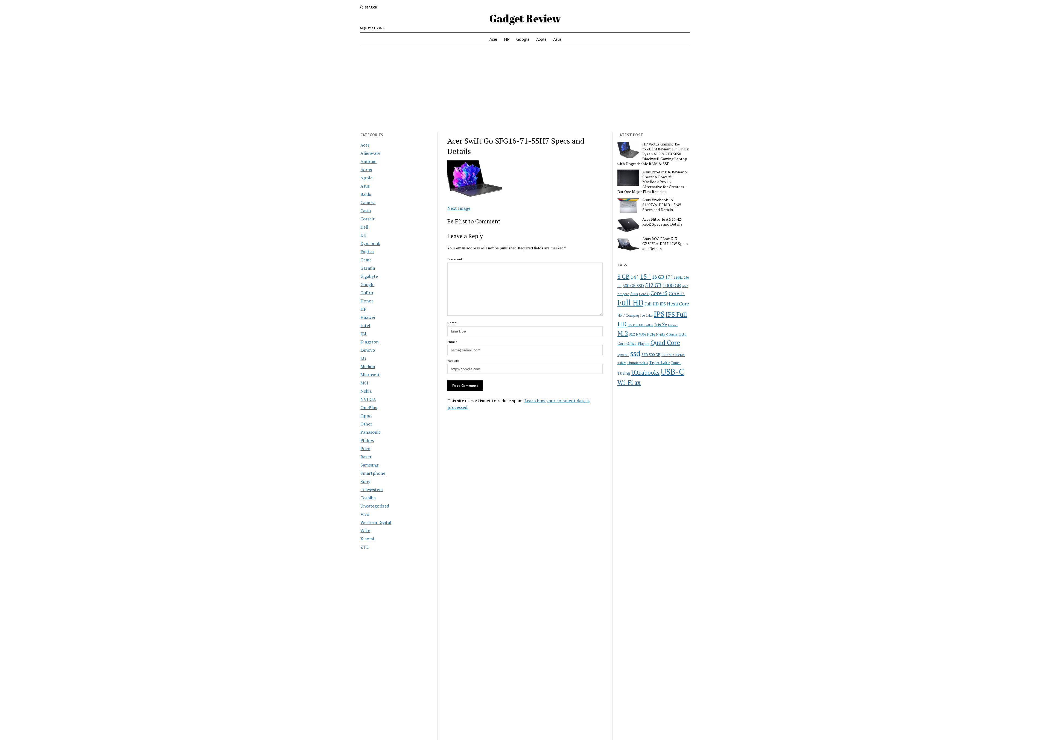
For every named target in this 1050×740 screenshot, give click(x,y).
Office (631, 343)
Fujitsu (367, 252)
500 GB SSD (633, 285)
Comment (454, 259)
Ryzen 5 (623, 354)
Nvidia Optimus (667, 334)
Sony (365, 481)
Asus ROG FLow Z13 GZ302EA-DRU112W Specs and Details (665, 243)
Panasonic (370, 432)
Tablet (621, 363)
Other (366, 424)
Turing (623, 373)
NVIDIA (368, 399)
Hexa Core (678, 304)
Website (453, 361)
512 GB (653, 285)
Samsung (369, 465)
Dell (364, 227)
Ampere (623, 294)
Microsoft (370, 375)
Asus (557, 39)
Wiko (365, 531)
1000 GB (672, 285)
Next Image (458, 208)
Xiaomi (367, 539)
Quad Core (665, 342)
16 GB (658, 277)
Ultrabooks (645, 372)
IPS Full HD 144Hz (640, 325)
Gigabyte (369, 276)
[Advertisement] (525, 89)
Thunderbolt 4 (637, 362)
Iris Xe (660, 325)
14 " (635, 276)
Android (368, 161)
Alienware (370, 153)
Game (366, 260)
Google (523, 39)
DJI (363, 235)
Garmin (367, 268)
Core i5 (659, 293)
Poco (365, 448)
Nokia (366, 391)
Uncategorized (374, 506)
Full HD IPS (655, 304)
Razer (366, 457)
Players (643, 343)
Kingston (369, 342)
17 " (669, 277)
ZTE (364, 547)
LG (363, 358)
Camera (367, 202)
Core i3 (644, 294)
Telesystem (371, 489)
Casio (365, 211)
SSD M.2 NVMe (673, 354)
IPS (659, 314)
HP (507, 39)
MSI (364, 383)
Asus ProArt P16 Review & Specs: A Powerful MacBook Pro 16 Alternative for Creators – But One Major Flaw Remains (652, 182)
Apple (541, 39)
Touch (676, 362)
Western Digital (375, 522)
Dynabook (370, 243)
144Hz (678, 277)
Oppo (366, 416)
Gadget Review (525, 18)
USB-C (672, 371)
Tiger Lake (659, 362)
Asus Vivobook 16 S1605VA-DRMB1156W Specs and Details (661, 204)
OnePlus (368, 407)
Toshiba (368, 498)
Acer (493, 39)
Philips (367, 440)
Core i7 (677, 293)
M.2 (622, 333)
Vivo (364, 514)
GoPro (366, 293)
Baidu (365, 194)
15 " (645, 276)
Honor (366, 301)
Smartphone (372, 473)
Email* (452, 342)
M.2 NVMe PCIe (642, 334)
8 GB (623, 276)
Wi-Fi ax (629, 382)
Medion (367, 366)
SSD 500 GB (650, 354)
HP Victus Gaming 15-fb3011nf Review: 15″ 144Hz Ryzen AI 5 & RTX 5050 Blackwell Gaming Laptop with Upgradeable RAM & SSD (653, 154)
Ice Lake (646, 315)
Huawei (367, 317)
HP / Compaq (628, 315)
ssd (635, 353)
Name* (452, 323)
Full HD (630, 303)
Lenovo (367, 350)
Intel (365, 325)
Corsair (367, 219)
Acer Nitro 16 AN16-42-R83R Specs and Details (662, 222)
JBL (363, 334)
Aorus (366, 170)
